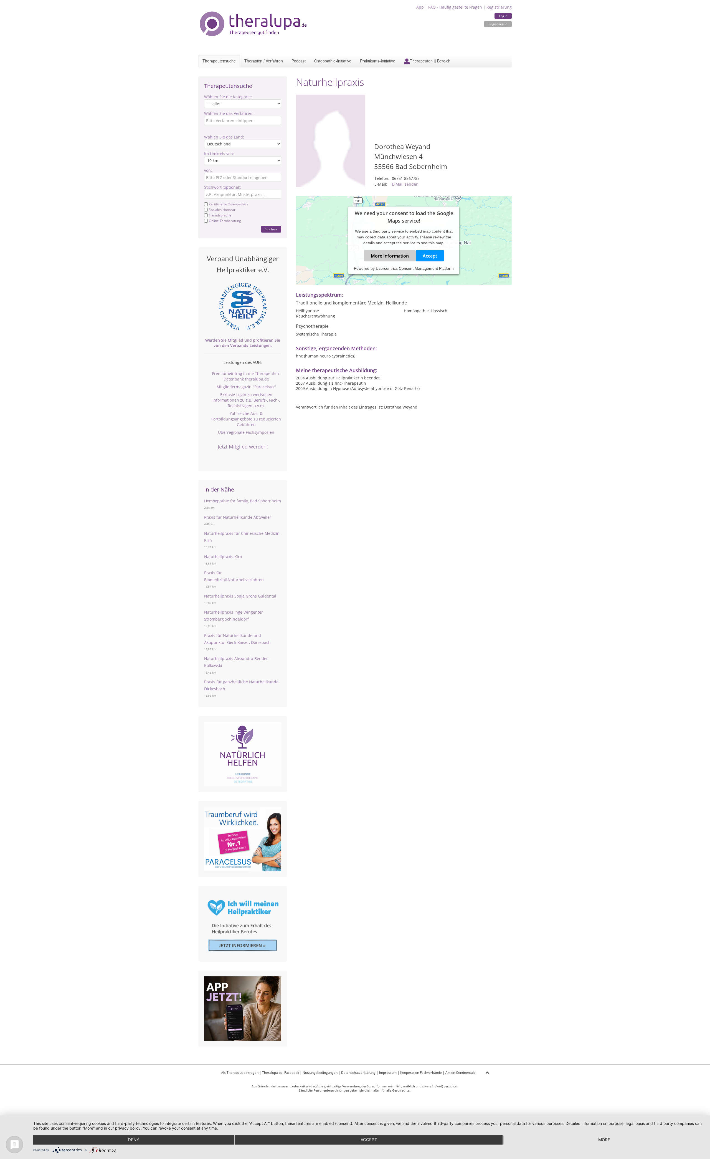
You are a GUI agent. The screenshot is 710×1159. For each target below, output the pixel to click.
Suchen (271, 229)
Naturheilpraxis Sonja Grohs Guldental (240, 596)
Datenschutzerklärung (358, 1072)
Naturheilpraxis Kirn (223, 556)
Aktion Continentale (460, 1072)
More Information (390, 256)
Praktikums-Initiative (377, 61)
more (604, 1139)
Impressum (388, 1072)
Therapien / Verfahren (263, 61)
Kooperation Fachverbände (421, 1072)
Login (503, 16)
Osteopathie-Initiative (332, 61)
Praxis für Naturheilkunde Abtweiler (237, 517)
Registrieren (497, 24)
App (420, 7)
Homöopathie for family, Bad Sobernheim (242, 500)
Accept (430, 256)
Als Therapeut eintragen (239, 1072)
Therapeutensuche (219, 61)
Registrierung (499, 7)
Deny (133, 1139)
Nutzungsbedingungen (320, 1072)
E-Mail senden (405, 184)
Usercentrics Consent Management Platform (415, 268)
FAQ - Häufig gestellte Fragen (455, 7)
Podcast (298, 61)
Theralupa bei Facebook (280, 1072)
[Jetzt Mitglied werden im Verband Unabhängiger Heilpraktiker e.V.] (242, 306)
